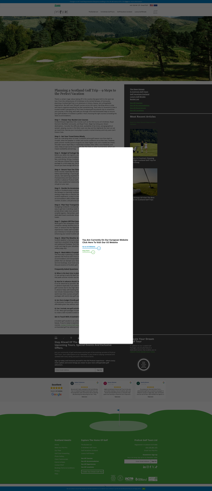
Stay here (86, 251)
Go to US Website (88, 247)
